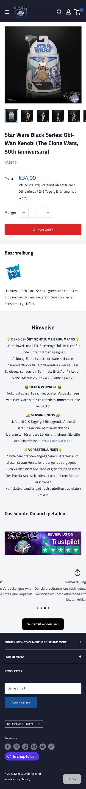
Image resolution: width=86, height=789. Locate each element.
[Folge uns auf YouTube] (42, 746)
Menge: (10, 212)
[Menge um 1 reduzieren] (23, 212)
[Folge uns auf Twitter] (16, 746)
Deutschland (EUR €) (20, 724)
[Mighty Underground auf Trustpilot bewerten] (43, 534)
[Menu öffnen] (7, 12)
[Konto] (68, 11)
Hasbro (11, 162)
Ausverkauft (43, 229)
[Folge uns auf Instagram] (34, 746)
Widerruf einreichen (43, 624)
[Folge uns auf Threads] (25, 746)
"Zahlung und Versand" (54, 440)
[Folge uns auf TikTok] (51, 746)
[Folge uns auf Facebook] (8, 746)
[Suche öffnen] (59, 11)
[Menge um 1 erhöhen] (48, 212)
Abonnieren (20, 702)
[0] (77, 12)
